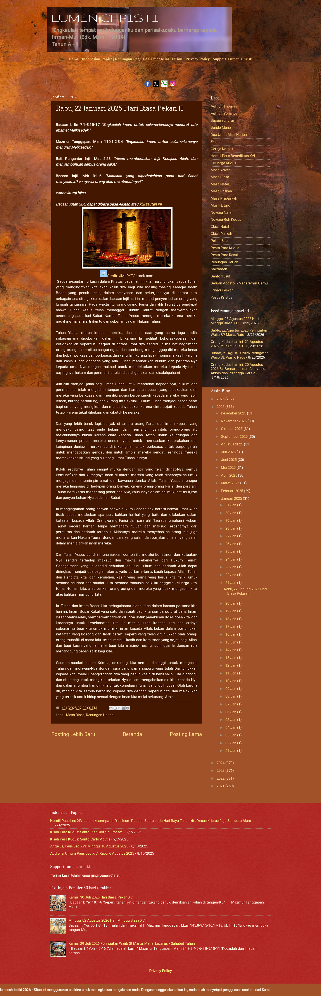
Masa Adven (221, 170)
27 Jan (231, 536)
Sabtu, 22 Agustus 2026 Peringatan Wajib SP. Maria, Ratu (239, 332)
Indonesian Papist (97, 59)
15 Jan (231, 642)
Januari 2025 (232, 498)
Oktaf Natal (220, 227)
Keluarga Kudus (223, 163)
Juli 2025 (228, 452)
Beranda (132, 734)
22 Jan (231, 575)
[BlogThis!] (115, 708)
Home (74, 59)
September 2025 (235, 437)
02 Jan (231, 743)
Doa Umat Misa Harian (162, 59)
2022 (221, 778)
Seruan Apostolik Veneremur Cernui (240, 283)
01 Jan (231, 751)
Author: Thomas (224, 106)
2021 (221, 786)
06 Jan (231, 712)
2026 (221, 399)
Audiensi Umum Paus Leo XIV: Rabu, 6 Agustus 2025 (92, 853)
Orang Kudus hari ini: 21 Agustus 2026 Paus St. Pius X (237, 344)
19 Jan (231, 611)
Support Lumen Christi (232, 59)
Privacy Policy (197, 59)
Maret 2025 (230, 483)
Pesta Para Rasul (224, 255)
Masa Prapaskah (224, 198)
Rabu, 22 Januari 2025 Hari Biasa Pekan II (245, 591)
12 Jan (231, 665)
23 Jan (231, 567)
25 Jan (231, 551)
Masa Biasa (75, 715)
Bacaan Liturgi (222, 120)
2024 (221, 763)
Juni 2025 (229, 460)
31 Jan (231, 505)
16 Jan (231, 634)
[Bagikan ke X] (119, 708)
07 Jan (231, 704)
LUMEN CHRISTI (105, 17)
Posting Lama (186, 734)
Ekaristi (217, 142)
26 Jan (231, 544)
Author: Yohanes (224, 113)
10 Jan (231, 681)
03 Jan (231, 735)
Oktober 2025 (232, 429)
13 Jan (231, 658)
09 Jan (231, 689)
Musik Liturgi (221, 205)
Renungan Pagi (128, 59)
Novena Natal (221, 212)
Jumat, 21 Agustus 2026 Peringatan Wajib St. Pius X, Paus (239, 355)
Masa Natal (220, 184)
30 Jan (231, 513)
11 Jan (231, 673)
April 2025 (229, 475)
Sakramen (219, 269)
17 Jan (231, 627)
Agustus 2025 (232, 444)
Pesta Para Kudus (225, 248)
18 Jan (231, 619)
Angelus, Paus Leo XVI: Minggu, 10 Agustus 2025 (89, 846)
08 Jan (231, 696)
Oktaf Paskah (221, 234)
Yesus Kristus (221, 297)
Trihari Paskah (222, 290)
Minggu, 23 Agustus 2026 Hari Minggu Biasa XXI (235, 321)
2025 (221, 407)
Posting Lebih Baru (73, 734)
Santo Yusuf (221, 276)
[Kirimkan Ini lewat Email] (111, 708)
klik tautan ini (150, 204)
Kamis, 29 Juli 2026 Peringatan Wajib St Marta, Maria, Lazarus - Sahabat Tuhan (132, 943)
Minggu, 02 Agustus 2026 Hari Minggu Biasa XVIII (108, 920)
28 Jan (231, 528)
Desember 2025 (234, 413)
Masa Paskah (221, 191)
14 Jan (231, 650)
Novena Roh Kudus (226, 219)
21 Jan (231, 583)
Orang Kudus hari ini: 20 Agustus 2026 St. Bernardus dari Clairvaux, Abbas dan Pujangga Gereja (238, 369)
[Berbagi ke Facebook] (123, 708)
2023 (221, 770)
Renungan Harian (100, 715)
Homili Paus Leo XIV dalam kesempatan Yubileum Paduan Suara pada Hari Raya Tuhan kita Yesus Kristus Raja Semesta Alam (150, 821)
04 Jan (231, 728)
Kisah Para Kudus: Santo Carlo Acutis (80, 839)
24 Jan (231, 559)
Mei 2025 (228, 467)
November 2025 (234, 421)
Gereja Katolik (222, 149)
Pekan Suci (219, 241)
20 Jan (231, 603)
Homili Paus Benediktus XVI (233, 156)
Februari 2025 (232, 491)
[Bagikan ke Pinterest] (127, 708)
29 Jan (231, 521)
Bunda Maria (221, 127)
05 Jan (231, 720)
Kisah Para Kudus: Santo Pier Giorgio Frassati (86, 832)
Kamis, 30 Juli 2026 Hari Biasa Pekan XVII (102, 897)
